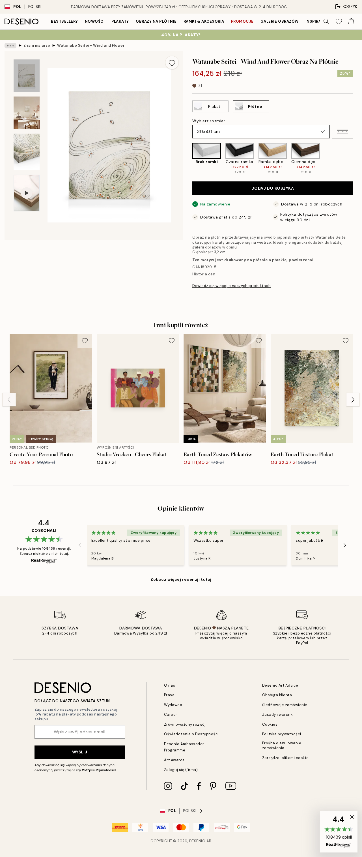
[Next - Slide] (357, 159)
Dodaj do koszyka (272, 188)
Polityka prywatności (281, 734)
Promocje (242, 21)
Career (170, 714)
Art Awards (174, 760)
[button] (342, 131)
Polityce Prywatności (99, 770)
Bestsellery (64, 21)
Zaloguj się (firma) (181, 769)
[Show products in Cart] (351, 21)
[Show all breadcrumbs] (10, 45)
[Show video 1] (27, 193)
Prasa (169, 695)
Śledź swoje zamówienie (284, 704)
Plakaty (120, 21)
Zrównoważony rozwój (185, 724)
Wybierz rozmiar (208, 120)
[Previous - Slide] (187, 159)
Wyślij (79, 752)
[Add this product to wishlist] (172, 62)
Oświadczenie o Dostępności (191, 734)
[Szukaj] (326, 21)
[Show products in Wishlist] (339, 21)
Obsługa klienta (277, 695)
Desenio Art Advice (280, 685)
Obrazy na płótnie (156, 21)
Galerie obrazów (279, 21)
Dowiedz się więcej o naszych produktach (231, 285)
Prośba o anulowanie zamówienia (281, 745)
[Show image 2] (27, 113)
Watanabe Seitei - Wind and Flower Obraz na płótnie (91, 45)
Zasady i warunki (278, 714)
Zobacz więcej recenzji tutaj (181, 579)
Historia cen (203, 274)
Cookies (270, 724)
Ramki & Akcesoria (204, 21)
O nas (169, 685)
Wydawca (173, 704)
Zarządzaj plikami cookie (285, 757)
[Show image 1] (27, 75)
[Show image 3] (27, 152)
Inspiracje (317, 21)
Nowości (95, 21)
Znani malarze (36, 45)
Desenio (197, 841)
